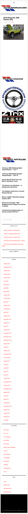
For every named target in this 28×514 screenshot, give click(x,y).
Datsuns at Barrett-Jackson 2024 (12, 237)
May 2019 (6, 302)
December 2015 (7, 354)
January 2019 (7, 305)
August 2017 (7, 322)
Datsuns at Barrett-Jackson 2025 (12, 230)
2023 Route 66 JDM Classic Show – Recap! (14, 240)
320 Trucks (6, 430)
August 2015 (7, 361)
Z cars (5, 471)
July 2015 (6, 364)
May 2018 (6, 312)
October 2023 (7, 274)
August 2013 (7, 409)
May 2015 (6, 371)
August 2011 (7, 416)
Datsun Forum (13, 510)
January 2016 (7, 350)
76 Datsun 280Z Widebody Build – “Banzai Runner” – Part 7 (12, 168)
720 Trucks (6, 444)
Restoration (6, 461)
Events (5, 450)
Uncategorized (7, 468)
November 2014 (7, 382)
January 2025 (7, 263)
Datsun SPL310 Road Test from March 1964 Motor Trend (12, 180)
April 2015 (6, 375)
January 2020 (7, 295)
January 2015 (7, 378)
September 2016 (8, 340)
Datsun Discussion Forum (14, 8)
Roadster (6, 464)
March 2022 (6, 284)
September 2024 (8, 267)
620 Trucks (6, 440)
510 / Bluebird (7, 437)
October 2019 (7, 298)
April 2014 (6, 399)
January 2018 (7, 316)
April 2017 (6, 326)
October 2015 (7, 357)
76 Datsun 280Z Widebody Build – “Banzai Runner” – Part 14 (12, 174)
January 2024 (7, 270)
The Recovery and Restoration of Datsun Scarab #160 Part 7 (12, 211)
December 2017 (7, 319)
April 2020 (6, 288)
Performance (7, 457)
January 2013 (7, 413)
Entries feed (7, 485)
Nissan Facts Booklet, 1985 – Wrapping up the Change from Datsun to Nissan (13, 204)
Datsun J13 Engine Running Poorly (12, 233)
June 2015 (6, 368)
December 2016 (7, 333)
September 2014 (8, 389)
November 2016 (7, 336)
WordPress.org (7, 492)
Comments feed (7, 488)
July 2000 (6, 420)
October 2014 (7, 385)
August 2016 (7, 343)
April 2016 (6, 347)
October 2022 (7, 277)
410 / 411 (6, 433)
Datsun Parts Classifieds (9, 447)
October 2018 (7, 309)
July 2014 (6, 395)
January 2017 (7, 329)
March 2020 (6, 291)
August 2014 (7, 392)
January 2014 (7, 402)
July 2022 (6, 281)
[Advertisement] (14, 60)
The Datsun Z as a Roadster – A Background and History (12, 186)
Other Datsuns (7, 454)
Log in (5, 481)
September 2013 (8, 406)
